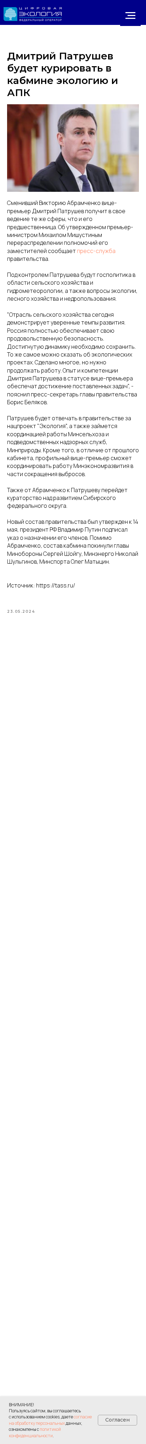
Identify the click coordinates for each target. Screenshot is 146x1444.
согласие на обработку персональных (50, 1420)
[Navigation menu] (130, 15)
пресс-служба (96, 251)
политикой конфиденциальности (35, 1432)
